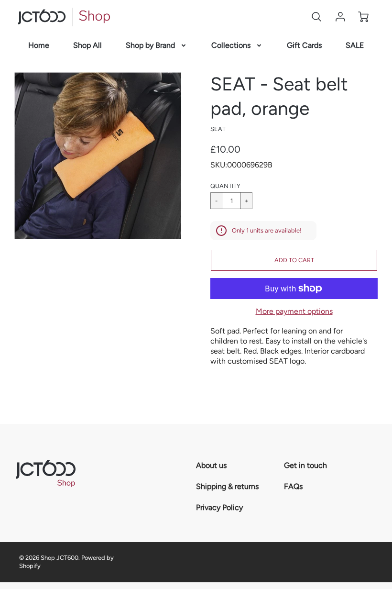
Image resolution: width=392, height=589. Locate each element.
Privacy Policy (219, 507)
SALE (355, 45)
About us (211, 465)
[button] (294, 260)
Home (38, 45)
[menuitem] (38, 45)
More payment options (294, 311)
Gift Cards (304, 45)
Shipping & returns (227, 486)
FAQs (293, 486)
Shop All (87, 45)
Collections (230, 45)
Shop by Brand (150, 45)
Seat (218, 129)
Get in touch (305, 465)
